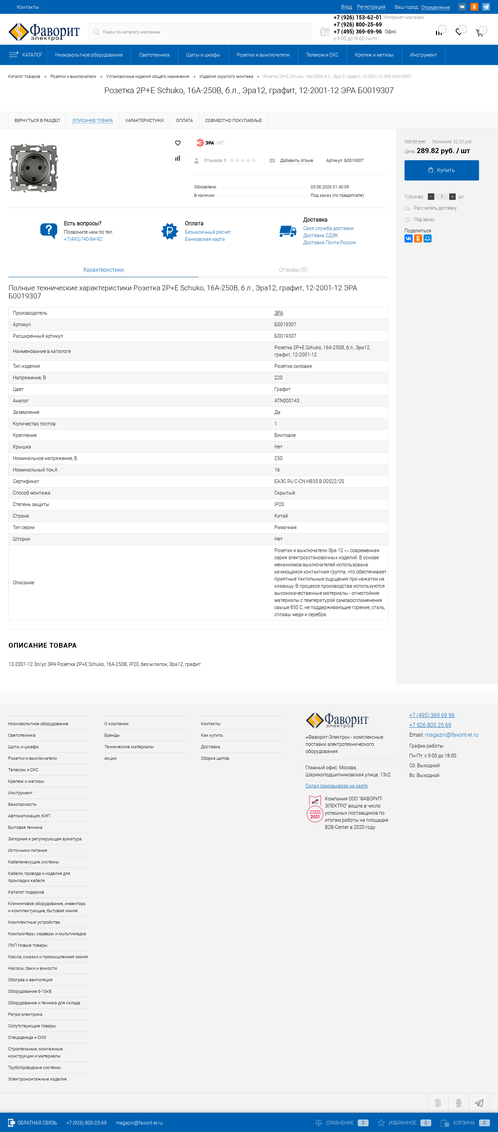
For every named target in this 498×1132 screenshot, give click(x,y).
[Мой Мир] (427, 238)
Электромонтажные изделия (37, 1079)
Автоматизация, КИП (29, 815)
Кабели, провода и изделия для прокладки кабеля (39, 877)
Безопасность (22, 804)
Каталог (32, 55)
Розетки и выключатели (263, 55)
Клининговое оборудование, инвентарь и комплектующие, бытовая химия (47, 907)
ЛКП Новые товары (27, 945)
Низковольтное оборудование (89, 55)
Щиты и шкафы (203, 55)
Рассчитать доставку (435, 207)
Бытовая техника (25, 827)
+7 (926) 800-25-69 (86, 1123)
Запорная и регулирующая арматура (45, 838)
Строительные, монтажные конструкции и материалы (35, 1052)
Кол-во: (416, 196)
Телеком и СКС (322, 55)
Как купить (212, 735)
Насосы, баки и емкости (32, 968)
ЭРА (278, 313)
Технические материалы (129, 746)
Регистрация (371, 6)
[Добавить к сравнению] (178, 158)
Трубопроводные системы (34, 1067)
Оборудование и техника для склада (44, 1002)
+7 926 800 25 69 (430, 725)
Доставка (210, 746)
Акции (110, 758)
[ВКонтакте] (408, 238)
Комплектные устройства (34, 922)
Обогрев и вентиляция (30, 979)
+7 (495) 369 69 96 (432, 715)
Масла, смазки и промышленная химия (48, 956)
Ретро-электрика (25, 1014)
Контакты (28, 7)
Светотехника (154, 55)
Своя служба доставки (328, 228)
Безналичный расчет (208, 232)
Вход (346, 6)
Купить (446, 170)
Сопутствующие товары (32, 1025)
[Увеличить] (97, 168)
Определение (435, 7)
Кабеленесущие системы (33, 861)
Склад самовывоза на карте (337, 786)
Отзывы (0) (293, 270)
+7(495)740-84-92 (83, 239)
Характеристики (103, 270)
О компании (116, 723)
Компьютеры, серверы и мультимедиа (47, 933)
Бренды (112, 735)
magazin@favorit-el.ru (451, 735)
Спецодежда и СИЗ (27, 1037)
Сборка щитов (215, 758)
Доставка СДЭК (320, 235)
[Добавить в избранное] (178, 143)
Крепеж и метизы (374, 55)
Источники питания (27, 850)
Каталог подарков (26, 892)
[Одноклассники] (418, 238)
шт (461, 196)
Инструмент (423, 55)
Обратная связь (37, 1123)
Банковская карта (205, 239)
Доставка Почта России (329, 242)
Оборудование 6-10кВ (29, 991)
